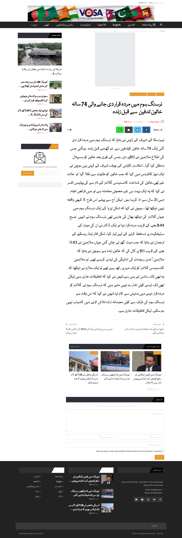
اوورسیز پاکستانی (138, 94)
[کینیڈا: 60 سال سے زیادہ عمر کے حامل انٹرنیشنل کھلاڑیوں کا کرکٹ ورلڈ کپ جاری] (55, 84)
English (117, 25)
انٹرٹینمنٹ (85, 25)
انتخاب (160, 94)
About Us (142, 3)
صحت (37, 491)
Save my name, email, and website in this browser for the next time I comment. (129, 451)
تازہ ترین (131, 25)
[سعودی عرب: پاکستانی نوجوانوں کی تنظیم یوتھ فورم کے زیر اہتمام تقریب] (55, 98)
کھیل (46, 25)
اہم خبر (151, 94)
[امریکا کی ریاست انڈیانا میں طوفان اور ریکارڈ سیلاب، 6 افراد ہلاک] (40, 52)
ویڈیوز (37, 496)
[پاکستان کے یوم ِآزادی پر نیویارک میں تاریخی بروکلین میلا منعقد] (55, 127)
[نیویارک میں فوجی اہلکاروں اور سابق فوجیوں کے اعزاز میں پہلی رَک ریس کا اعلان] (146, 361)
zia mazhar (39, 533)
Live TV (102, 25)
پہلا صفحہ (147, 25)
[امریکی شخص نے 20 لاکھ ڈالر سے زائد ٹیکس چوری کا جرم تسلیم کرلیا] (83, 361)
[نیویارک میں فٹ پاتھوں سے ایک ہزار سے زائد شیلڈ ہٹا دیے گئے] (115, 361)
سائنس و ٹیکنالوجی (64, 25)
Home (154, 526)
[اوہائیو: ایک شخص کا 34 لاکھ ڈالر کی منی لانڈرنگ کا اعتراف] (55, 113)
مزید (35, 25)
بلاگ (60, 496)
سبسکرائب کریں (27, 173)
